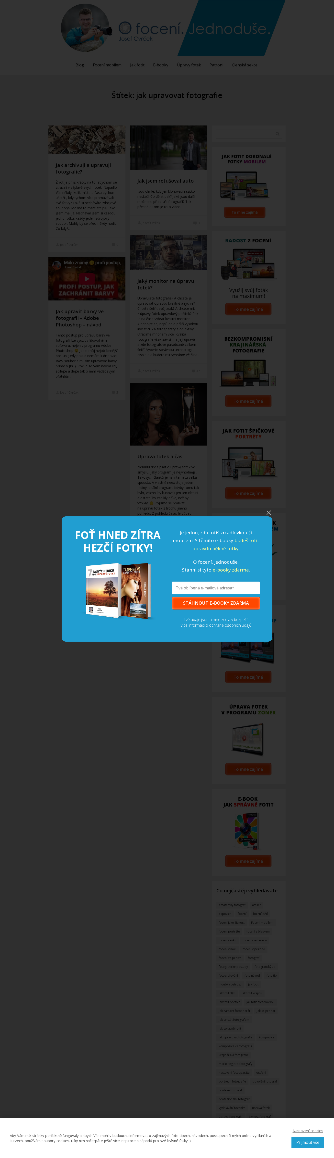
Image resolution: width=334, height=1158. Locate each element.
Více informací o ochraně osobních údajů (215, 625)
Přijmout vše (307, 1142)
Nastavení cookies (308, 1130)
